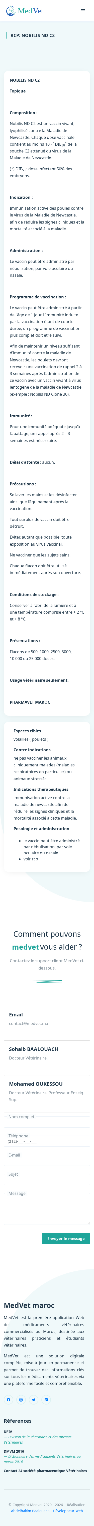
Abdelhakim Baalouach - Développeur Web (47, 1510)
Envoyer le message (66, 1238)
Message (17, 1193)
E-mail (14, 1155)
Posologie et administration (41, 828)
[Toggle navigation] (83, 11)
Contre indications (32, 750)
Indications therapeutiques (41, 789)
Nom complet (21, 1116)
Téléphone (18, 1135)
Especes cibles (27, 731)
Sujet (13, 1174)
